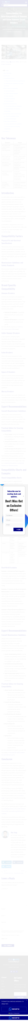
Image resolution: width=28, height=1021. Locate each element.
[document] (14, 510)
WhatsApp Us (15, 1009)
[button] (23, 496)
